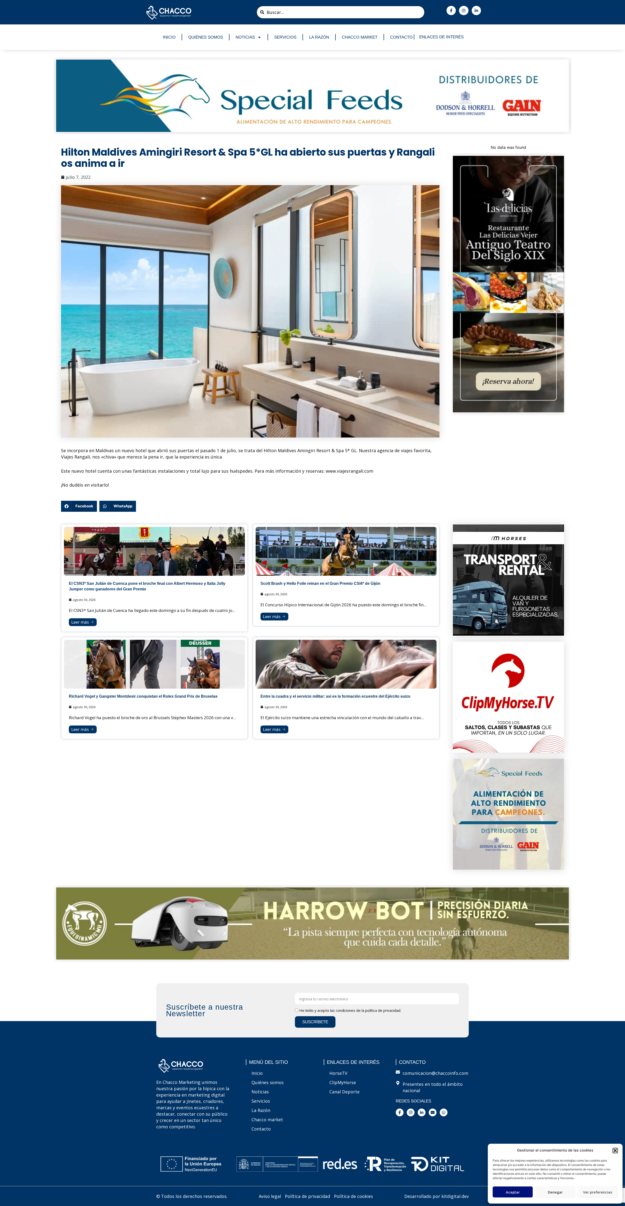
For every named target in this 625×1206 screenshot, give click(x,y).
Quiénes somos (205, 37)
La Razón (319, 37)
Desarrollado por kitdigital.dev (436, 1196)
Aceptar (513, 1192)
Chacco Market (359, 37)
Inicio (169, 37)
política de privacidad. (383, 1010)
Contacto (401, 37)
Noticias (245, 37)
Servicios (285, 37)
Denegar (555, 1192)
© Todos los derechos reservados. (192, 1196)
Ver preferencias (597, 1192)
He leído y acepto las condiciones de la (350, 1010)
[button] (615, 1150)
